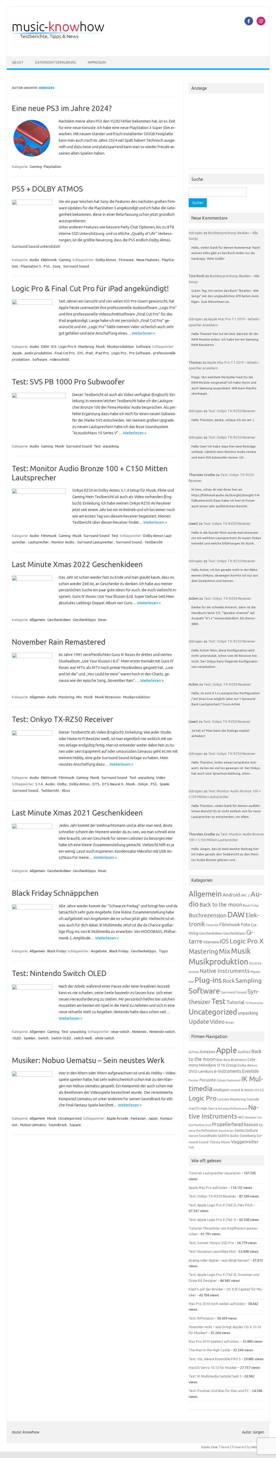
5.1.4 (39, 784)
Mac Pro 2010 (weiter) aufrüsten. (214, 1341)
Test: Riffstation (201, 1318)
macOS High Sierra (203, 1108)
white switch (104, 1038)
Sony (56, 266)
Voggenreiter (244, 1141)
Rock (229, 981)
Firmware (126, 260)
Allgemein (37, 620)
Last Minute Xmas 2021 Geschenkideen (77, 812)
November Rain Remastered (58, 642)
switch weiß (83, 1038)
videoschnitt (59, 359)
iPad (89, 353)
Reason (251, 1124)
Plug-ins (208, 980)
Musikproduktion (120, 346)
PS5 (47, 266)
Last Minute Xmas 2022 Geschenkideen (77, 564)
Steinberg (248, 1135)
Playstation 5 (31, 266)
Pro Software (139, 353)
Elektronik (49, 260)
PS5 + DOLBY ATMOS (47, 189)
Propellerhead (227, 1124)
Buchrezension (208, 915)
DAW (45, 346)
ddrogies (46, 87)
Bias (219, 1059)
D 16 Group (227, 1065)
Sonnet (193, 1135)
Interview (211, 942)
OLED (16, 1038)
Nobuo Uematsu (33, 1125)
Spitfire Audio (228, 1135)
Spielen (29, 1038)
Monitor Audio (62, 542)
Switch (43, 1038)
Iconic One (209, 1447)
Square (75, 1125)
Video (160, 777)
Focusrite (207, 1080)
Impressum (97, 62)
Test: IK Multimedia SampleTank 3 (215, 1376)
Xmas (102, 620)
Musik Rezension (108, 697)
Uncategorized (70, 1118)
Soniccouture (246, 1130)
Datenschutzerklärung (55, 62)
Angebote (99, 951)
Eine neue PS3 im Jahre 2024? (62, 108)
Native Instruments (225, 971)
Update (199, 1021)
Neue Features (147, 260)
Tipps (163, 951)
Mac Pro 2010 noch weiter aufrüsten (217, 1304)
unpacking (111, 446)
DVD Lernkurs (201, 1071)
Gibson (221, 1080)
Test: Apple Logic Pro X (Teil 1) (212, 1219)
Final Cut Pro (65, 353)
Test (97, 446)
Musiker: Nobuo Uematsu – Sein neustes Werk (88, 1060)
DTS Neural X (112, 784)
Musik (100, 346)
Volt (191, 1147)
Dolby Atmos (106, 260)
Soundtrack (58, 1125)
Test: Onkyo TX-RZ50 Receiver (62, 719)
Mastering (86, 346)
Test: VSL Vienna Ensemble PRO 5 (215, 1359)
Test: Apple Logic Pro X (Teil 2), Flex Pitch (221, 1205)
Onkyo (143, 784)
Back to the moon (220, 905)
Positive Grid (202, 1125)
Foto (245, 924)
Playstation (52, 166)
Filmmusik (49, 535)
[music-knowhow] (65, 47)
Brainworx (239, 1059)
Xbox (66, 790)
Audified (244, 1052)
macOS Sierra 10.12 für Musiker (213, 1367)
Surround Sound (76, 266)
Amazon (207, 1051)
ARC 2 (245, 895)
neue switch (120, 1031)
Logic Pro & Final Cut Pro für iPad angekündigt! (90, 288)
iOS (54, 346)
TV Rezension (254, 1003)
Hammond (233, 1080)
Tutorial (235, 1002)
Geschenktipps (84, 620)
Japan (153, 1118)
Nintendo (139, 1031)
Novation (251, 1117)
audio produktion (38, 353)
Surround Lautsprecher (95, 542)
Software (143, 346)
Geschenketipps (143, 951)
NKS (241, 1117)
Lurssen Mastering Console (238, 1099)
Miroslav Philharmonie (232, 1108)
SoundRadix (208, 1135)
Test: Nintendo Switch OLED (59, 973)
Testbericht (153, 542)
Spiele (164, 784)
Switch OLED (61, 1038)
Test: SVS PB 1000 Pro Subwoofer (68, 381)
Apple (17, 353)
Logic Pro (119, 353)
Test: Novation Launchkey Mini (212, 1251)
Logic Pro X (67, 346)
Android (231, 894)
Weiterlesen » (143, 333)
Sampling (249, 980)
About (17, 62)
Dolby (62, 784)
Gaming (36, 166)
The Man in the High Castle (209, 1350)
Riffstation (209, 1130)
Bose (227, 1059)
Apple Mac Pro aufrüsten (208, 1187)
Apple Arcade (117, 1118)
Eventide (250, 1071)
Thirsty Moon (219, 1142)
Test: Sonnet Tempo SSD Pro (211, 1243)
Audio (34, 260)
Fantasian (138, 1118)
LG (262, 1090)
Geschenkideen (59, 620)
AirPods (194, 1052)
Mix (79, 697)
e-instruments (227, 1071)
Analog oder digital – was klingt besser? (219, 1260)
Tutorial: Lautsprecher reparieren (215, 1173)
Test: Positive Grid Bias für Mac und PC (219, 1391)
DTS (95, 784)
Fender (194, 1080)
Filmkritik (212, 925)
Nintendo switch (162, 1031)
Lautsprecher (38, 542)
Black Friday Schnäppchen (55, 893)
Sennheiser (226, 1130)
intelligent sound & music (233, 1090)
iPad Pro (102, 353)
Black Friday (56, 951)
